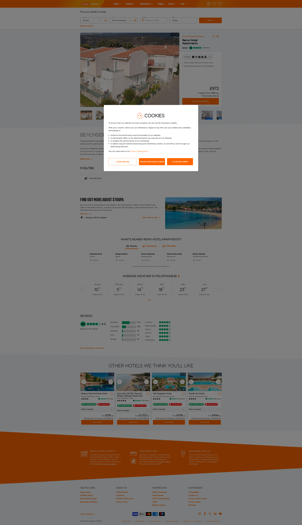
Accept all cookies (180, 161)
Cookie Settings (122, 161)
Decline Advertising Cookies (152, 161)
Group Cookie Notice (139, 151)
